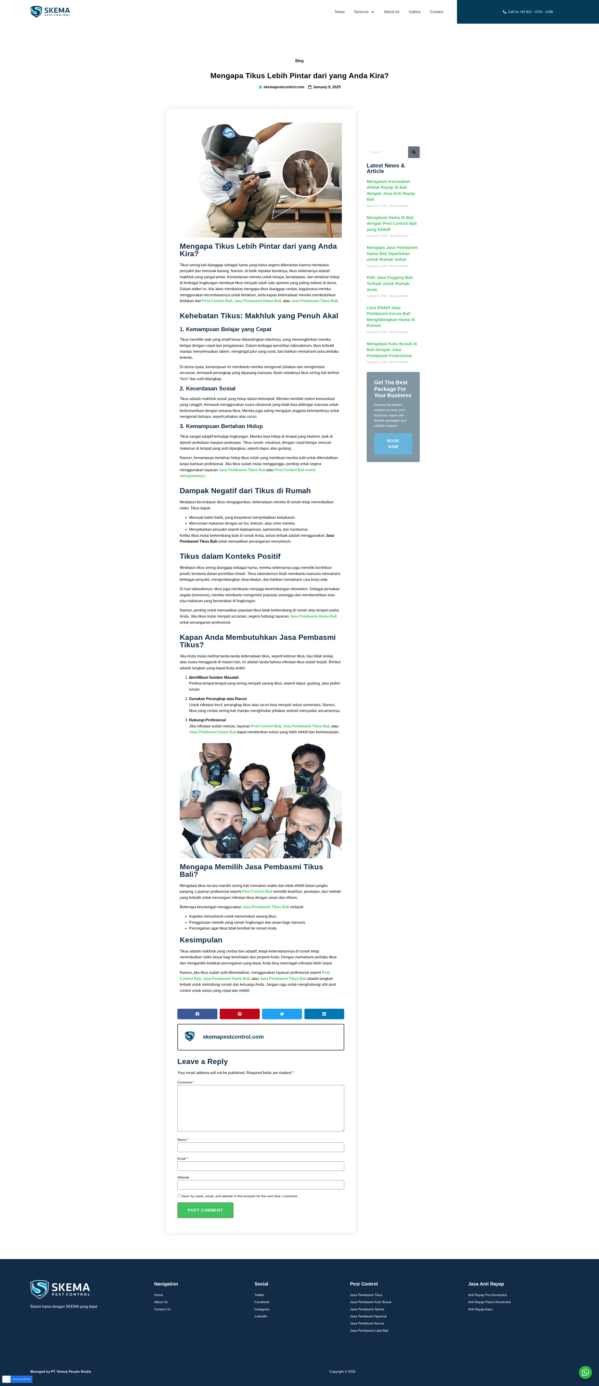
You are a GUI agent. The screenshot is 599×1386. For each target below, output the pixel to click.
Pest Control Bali (217, 301)
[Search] (414, 152)
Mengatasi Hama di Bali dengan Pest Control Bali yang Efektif (392, 223)
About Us (391, 12)
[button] (197, 1014)
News (340, 12)
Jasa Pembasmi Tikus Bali (314, 301)
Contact (436, 12)
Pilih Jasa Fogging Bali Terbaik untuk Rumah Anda (390, 283)
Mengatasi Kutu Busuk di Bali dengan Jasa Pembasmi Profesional (392, 349)
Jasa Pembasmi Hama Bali (257, 301)
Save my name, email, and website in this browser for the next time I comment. (239, 1196)
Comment (185, 1082)
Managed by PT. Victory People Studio (60, 1371)
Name (182, 1139)
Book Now (393, 444)
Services (361, 12)
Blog (299, 61)
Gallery (415, 12)
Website (183, 1177)
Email (182, 1158)
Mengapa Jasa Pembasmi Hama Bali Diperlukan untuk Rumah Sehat (392, 253)
